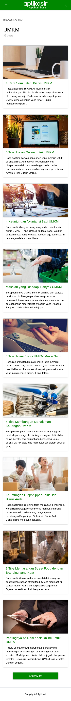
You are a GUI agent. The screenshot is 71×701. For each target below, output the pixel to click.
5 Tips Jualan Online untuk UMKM (30, 152)
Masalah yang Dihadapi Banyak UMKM (34, 287)
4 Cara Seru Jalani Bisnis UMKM (29, 83)
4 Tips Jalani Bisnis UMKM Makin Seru (33, 356)
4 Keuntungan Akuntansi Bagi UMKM (32, 221)
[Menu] (6, 5)
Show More (35, 675)
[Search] (65, 5)
